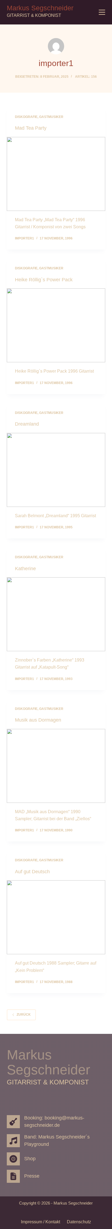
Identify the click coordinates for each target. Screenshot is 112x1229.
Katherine (25, 568)
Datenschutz (79, 1221)
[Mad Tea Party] (56, 174)
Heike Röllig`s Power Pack (44, 279)
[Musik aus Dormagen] (56, 766)
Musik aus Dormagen (38, 720)
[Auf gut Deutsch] (56, 917)
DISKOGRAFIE (26, 117)
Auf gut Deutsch (32, 871)
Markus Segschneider (40, 8)
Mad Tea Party (30, 128)
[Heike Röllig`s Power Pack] (56, 325)
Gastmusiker (51, 117)
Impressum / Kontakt (40, 1221)
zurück (24, 1014)
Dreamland (27, 424)
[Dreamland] (56, 470)
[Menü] (102, 12)
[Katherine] (56, 614)
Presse (31, 1176)
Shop (30, 1158)
